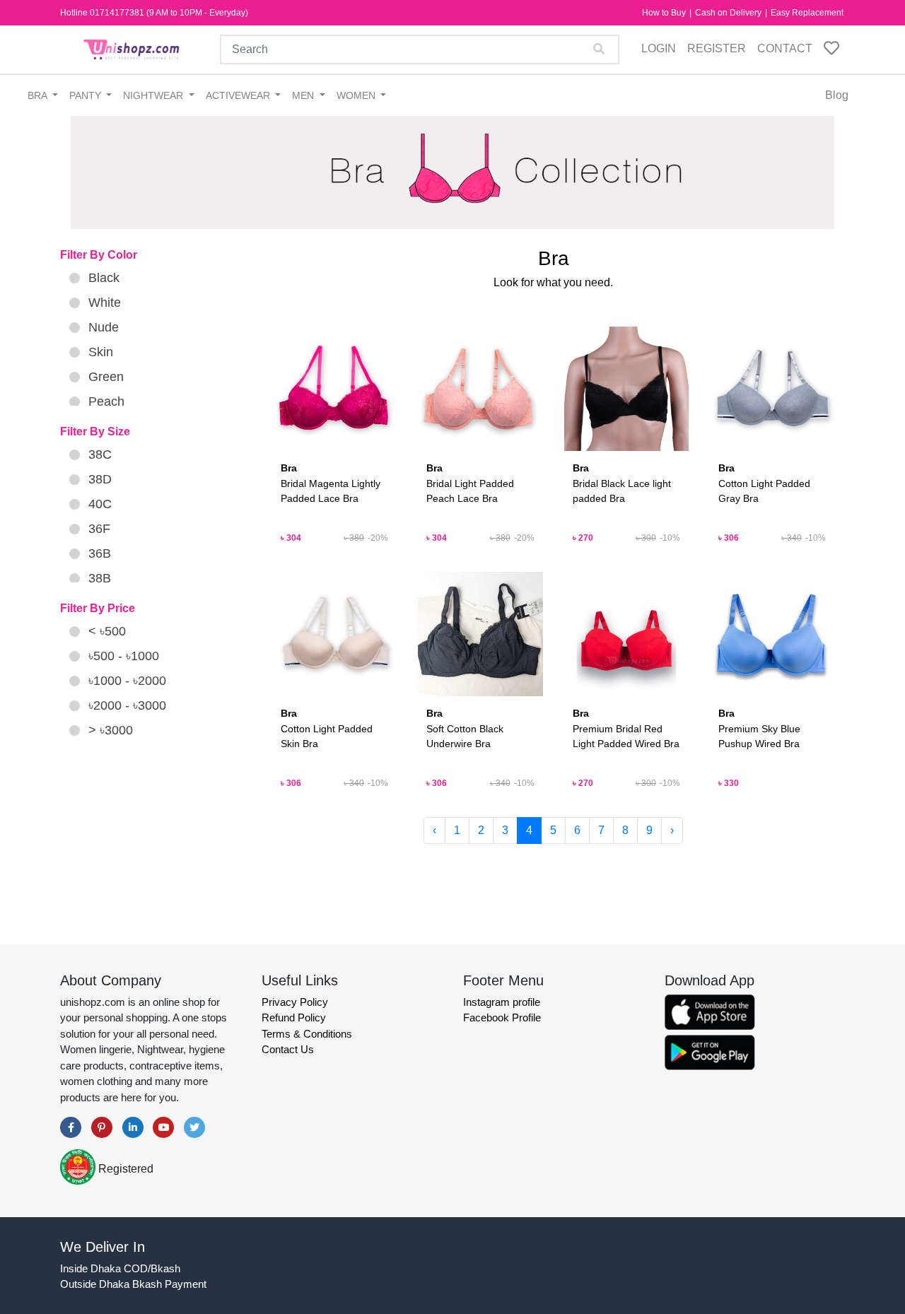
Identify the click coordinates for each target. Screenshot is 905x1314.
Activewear (239, 95)
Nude (103, 327)
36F (99, 529)
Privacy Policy (295, 1002)
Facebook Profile (502, 1017)
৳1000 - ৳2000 (127, 681)
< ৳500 (107, 631)
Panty (86, 95)
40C (100, 504)
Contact (784, 48)
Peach (106, 401)
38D (100, 479)
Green (106, 377)
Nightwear (154, 95)
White (104, 302)
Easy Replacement (807, 13)
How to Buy (665, 13)
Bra (38, 95)
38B (99, 578)
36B (99, 553)
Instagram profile (501, 1002)
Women (357, 95)
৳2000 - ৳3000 (127, 705)
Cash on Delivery (729, 13)
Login (658, 48)
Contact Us (288, 1049)
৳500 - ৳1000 (123, 656)
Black (103, 278)
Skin (100, 352)
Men (304, 95)
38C (100, 454)
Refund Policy (294, 1017)
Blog (836, 95)
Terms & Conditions (307, 1034)
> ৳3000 (110, 730)
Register (716, 48)
